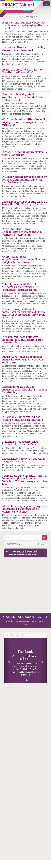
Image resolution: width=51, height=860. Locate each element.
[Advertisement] (25, 584)
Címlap (41, 544)
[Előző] (7, 660)
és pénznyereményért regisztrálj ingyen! (25, 620)
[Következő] (43, 660)
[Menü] (46, 3)
